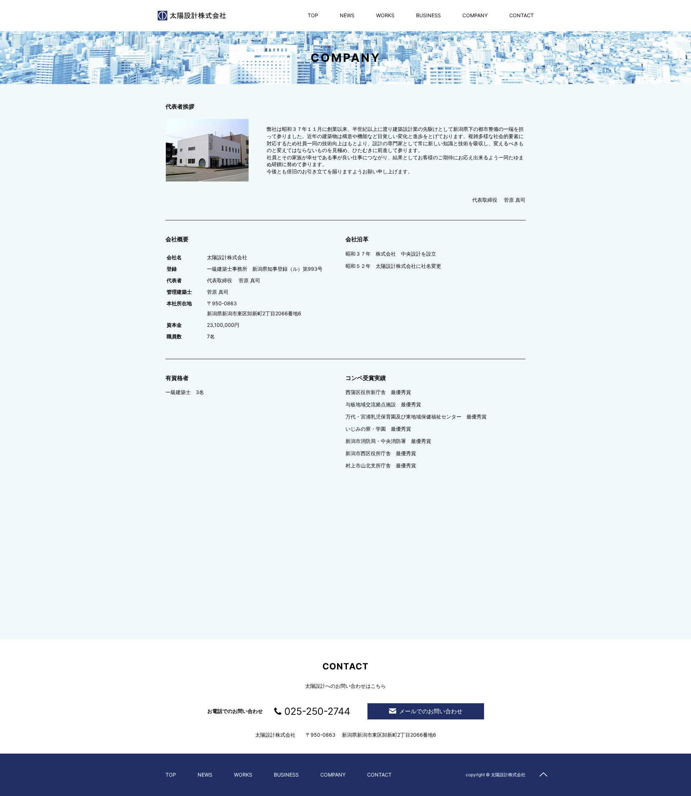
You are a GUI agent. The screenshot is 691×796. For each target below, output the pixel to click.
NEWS (347, 15)
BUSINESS (428, 15)
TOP (313, 15)
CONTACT (521, 15)
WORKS (385, 15)
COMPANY (475, 15)
